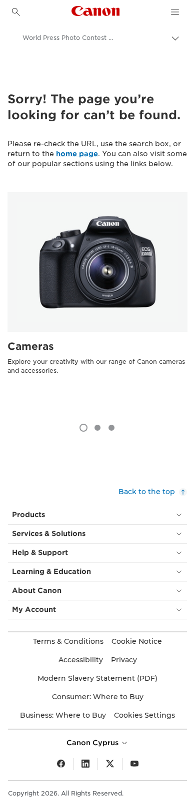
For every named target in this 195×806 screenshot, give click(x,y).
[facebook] (61, 764)
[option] (97, 303)
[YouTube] (135, 764)
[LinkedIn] (85, 764)
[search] (16, 12)
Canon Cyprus (93, 743)
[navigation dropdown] (175, 12)
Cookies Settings (144, 715)
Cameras (31, 346)
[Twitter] (110, 764)
